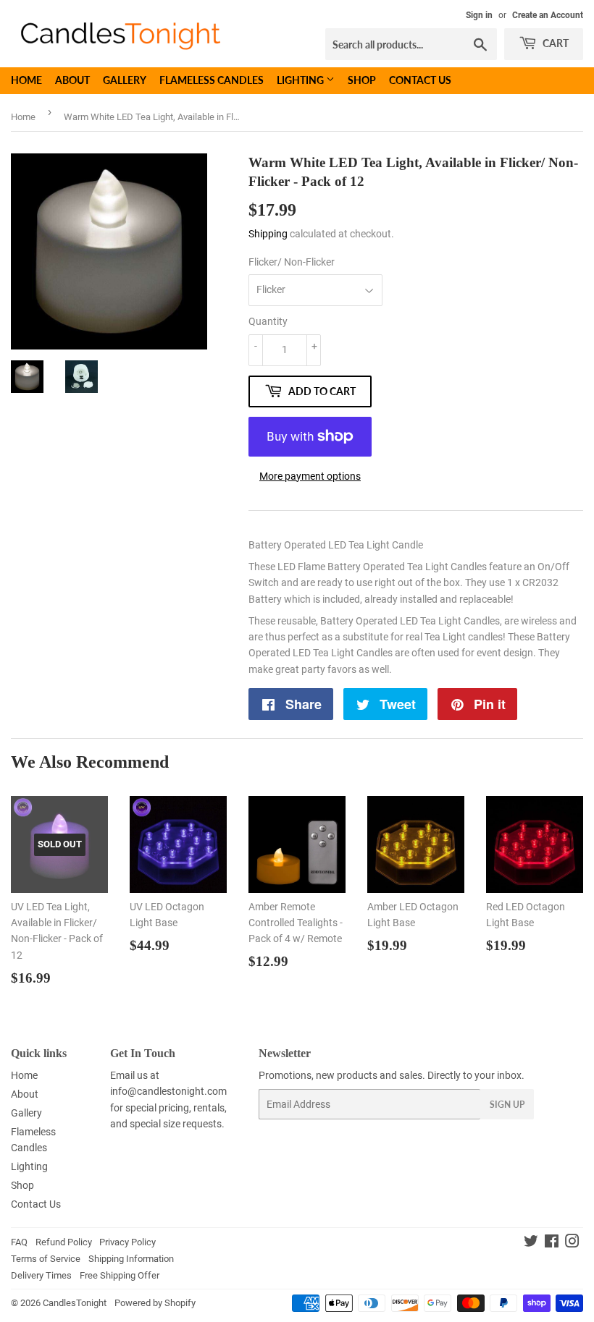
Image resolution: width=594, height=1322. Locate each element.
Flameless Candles (211, 80)
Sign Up (507, 1104)
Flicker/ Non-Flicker (291, 262)
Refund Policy (63, 1242)
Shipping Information (131, 1258)
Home (26, 80)
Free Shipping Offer (119, 1275)
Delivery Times (41, 1275)
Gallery (124, 80)
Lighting (301, 80)
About (72, 80)
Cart (554, 43)
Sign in (479, 15)
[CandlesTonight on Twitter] (531, 1243)
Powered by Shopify (155, 1302)
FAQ (19, 1242)
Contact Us (420, 80)
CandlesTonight (74, 1302)
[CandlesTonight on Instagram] (572, 1243)
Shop (362, 80)
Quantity (268, 321)
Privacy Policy (127, 1242)
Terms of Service (45, 1258)
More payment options (310, 476)
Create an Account (547, 15)
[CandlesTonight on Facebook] (551, 1243)
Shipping (268, 234)
